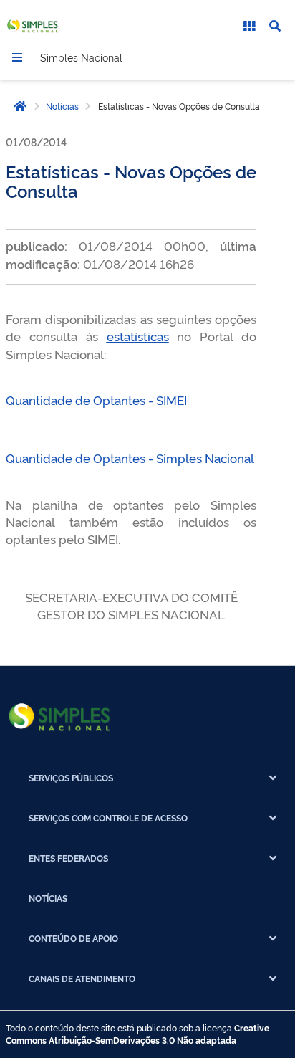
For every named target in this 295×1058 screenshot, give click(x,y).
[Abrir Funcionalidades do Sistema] (249, 25)
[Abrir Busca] (275, 25)
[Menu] (17, 57)
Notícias (62, 106)
